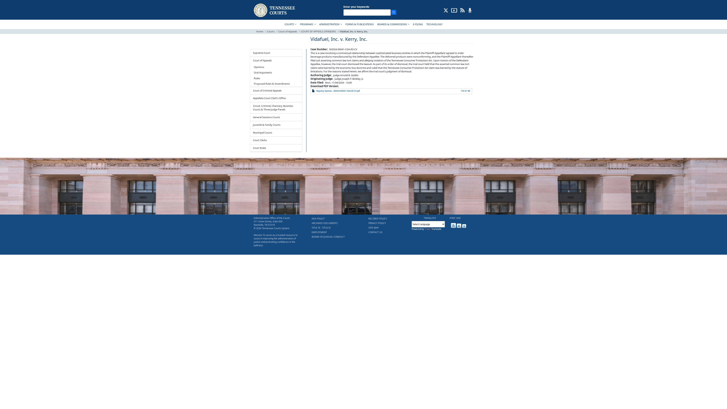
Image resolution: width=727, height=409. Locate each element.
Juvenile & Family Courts (266, 124)
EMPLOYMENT (319, 232)
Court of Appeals (287, 31)
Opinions (259, 67)
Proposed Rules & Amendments (272, 83)
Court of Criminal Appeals (267, 90)
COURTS (290, 24)
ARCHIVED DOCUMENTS (325, 223)
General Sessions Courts (266, 117)
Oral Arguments (263, 72)
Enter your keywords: (356, 7)
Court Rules (259, 148)
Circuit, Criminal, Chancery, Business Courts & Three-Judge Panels (273, 107)
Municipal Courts (262, 132)
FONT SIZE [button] (455, 218)
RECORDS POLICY (377, 218)
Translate (436, 229)
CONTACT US (375, 232)
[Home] (275, 10)
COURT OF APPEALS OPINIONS (318, 31)
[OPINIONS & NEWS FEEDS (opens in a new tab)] (462, 10)
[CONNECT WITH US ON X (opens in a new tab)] (446, 10)
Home (259, 31)
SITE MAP (373, 227)
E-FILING (418, 24)
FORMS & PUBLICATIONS (359, 24)
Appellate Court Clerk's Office (269, 98)
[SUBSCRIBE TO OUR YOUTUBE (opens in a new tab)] (454, 10)
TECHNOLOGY (434, 24)
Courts (271, 31)
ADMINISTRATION (329, 24)
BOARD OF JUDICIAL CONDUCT (328, 236)
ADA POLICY (318, 218)
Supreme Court (261, 53)
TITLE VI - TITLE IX (321, 227)
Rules (257, 78)
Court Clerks (260, 140)
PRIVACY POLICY (377, 223)
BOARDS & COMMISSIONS (392, 24)
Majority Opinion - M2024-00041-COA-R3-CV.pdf (338, 91)
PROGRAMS (307, 24)
